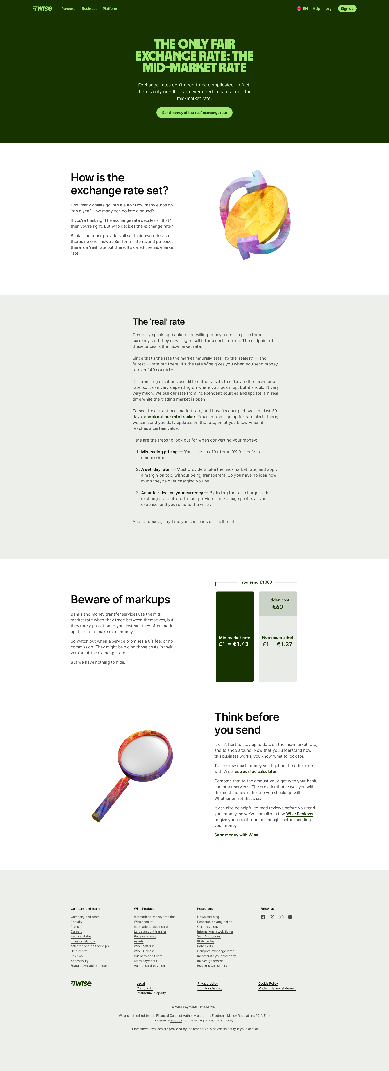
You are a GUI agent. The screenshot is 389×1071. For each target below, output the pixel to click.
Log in (330, 8)
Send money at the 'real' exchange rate (194, 112)
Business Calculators (212, 965)
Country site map (209, 988)
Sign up (347, 8)
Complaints (145, 988)
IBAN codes (205, 941)
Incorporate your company (216, 956)
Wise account (144, 922)
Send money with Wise (236, 835)
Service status (81, 936)
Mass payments (145, 961)
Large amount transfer (150, 931)
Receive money (145, 936)
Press (75, 926)
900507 (176, 1020)
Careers (76, 931)
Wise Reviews (299, 813)
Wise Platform (144, 946)
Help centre (79, 951)
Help (316, 8)
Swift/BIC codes (209, 936)
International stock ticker (215, 931)
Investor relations (83, 941)
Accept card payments (150, 965)
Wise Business (144, 951)
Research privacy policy (214, 922)
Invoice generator (210, 961)
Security (77, 922)
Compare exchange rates (215, 951)
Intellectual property (151, 993)
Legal (141, 983)
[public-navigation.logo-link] (81, 985)
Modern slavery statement (277, 988)
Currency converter (211, 926)
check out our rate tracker (169, 416)
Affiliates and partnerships (90, 946)
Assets (139, 941)
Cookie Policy (268, 983)
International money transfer (154, 917)
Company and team (85, 917)
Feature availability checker (91, 965)
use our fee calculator (256, 771)
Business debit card (148, 956)
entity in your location (243, 1029)
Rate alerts (205, 946)
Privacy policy (207, 983)
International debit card (151, 926)
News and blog (208, 917)
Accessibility (80, 961)
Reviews (77, 956)
